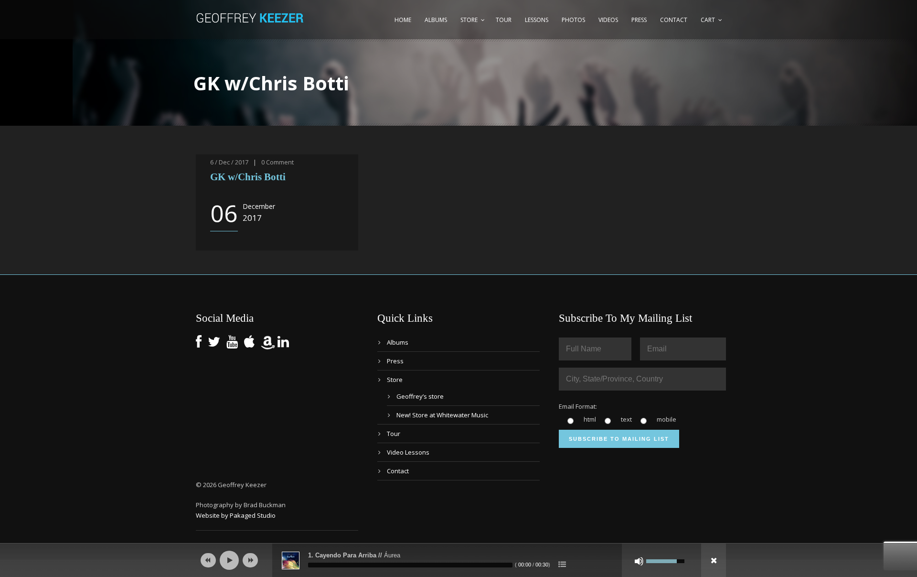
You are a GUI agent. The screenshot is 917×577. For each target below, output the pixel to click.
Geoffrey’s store (420, 396)
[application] (458, 560)
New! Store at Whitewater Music (442, 415)
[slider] (410, 565)
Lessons (536, 20)
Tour (504, 20)
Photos (573, 20)
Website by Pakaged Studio (236, 515)
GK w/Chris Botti (248, 177)
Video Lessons (408, 452)
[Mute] (639, 561)
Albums (436, 20)
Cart (708, 20)
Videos (608, 20)
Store (469, 20)
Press (639, 20)
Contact (673, 20)
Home (403, 20)
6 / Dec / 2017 (229, 162)
